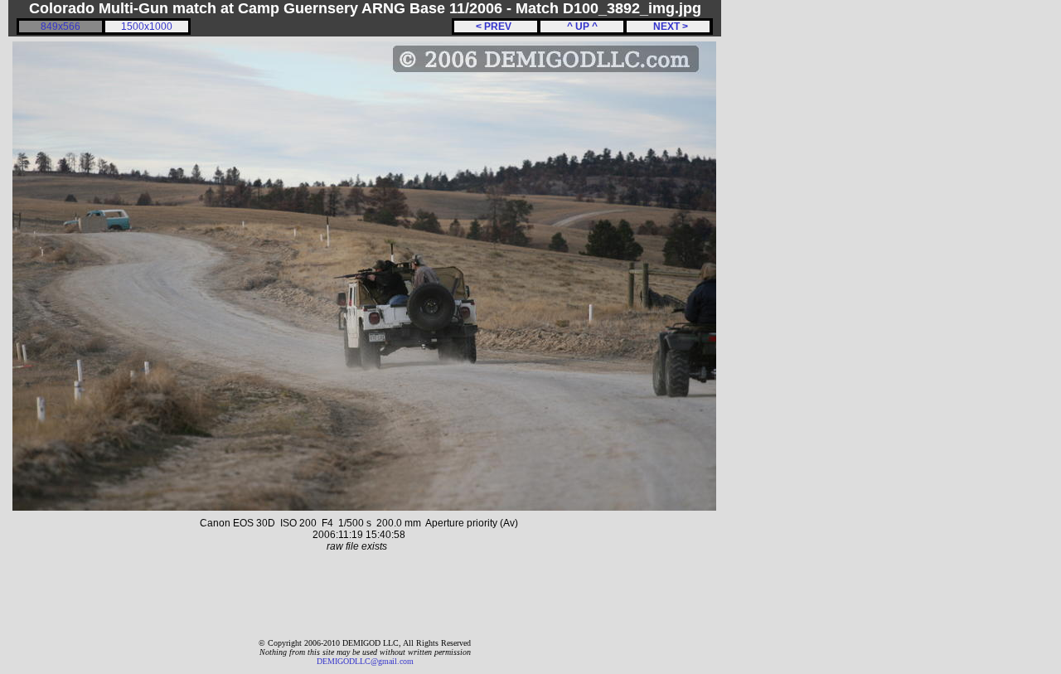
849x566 (60, 26)
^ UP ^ (582, 26)
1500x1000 (146, 26)
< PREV (496, 26)
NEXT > (668, 26)
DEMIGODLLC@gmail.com (365, 661)
